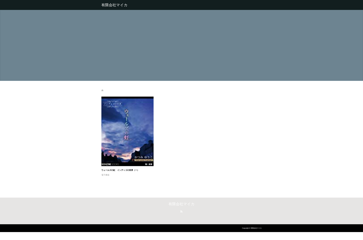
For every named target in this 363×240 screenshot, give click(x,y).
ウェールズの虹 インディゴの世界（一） (120, 170)
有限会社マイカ (114, 5)
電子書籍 (105, 175)
